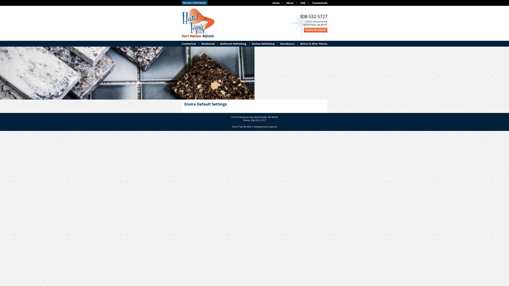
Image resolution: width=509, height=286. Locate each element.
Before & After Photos (313, 44)
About (290, 3)
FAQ (302, 3)
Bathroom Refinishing (233, 44)
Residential (208, 44)
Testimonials (319, 3)
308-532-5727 (258, 120)
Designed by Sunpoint (265, 126)
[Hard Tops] (198, 23)
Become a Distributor (194, 2)
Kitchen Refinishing (263, 44)
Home (276, 3)
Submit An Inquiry (316, 30)
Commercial (189, 44)
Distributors (287, 44)
